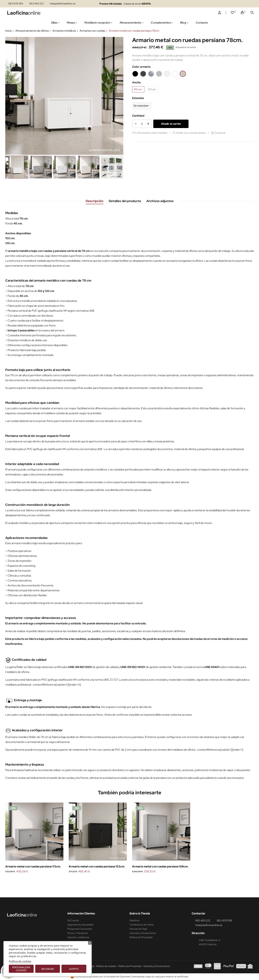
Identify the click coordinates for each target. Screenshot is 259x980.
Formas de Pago (138, 928)
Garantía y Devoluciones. (156, 966)
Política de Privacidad (141, 937)
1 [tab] (129, 880)
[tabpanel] (34, 838)
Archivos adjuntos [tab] (160, 201)
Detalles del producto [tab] (125, 201)
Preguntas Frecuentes (79, 928)
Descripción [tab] (94, 201)
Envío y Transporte (77, 933)
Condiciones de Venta (141, 924)
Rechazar (47, 969)
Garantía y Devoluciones (143, 933)
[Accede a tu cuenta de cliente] (219, 12)
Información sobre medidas (152, 132)
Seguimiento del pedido (80, 924)
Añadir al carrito (171, 124)
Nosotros (134, 920)
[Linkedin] (227, 3)
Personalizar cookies (21, 969)
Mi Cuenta (73, 920)
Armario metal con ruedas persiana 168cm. (160, 866)
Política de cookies (20, 961)
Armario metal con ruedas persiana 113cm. (33, 866)
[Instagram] (220, 3)
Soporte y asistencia (78, 937)
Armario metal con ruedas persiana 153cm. (97, 866)
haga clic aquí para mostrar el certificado (167, 976)
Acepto (74, 969)
